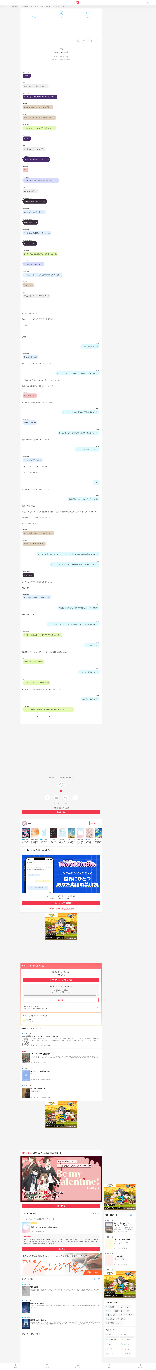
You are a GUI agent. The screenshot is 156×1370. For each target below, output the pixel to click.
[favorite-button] (90, 40)
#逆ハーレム (27, 1153)
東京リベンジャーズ (121, 1311)
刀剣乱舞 (110, 1307)
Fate (108, 1311)
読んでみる (61, 1206)
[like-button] (97, 40)
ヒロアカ (110, 1319)
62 (62, 57)
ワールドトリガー (126, 1315)
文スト (119, 1323)
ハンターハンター (123, 1307)
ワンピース (121, 1319)
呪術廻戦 (110, 1323)
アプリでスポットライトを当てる (61, 980)
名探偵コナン (111, 1315)
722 (55, 57)
